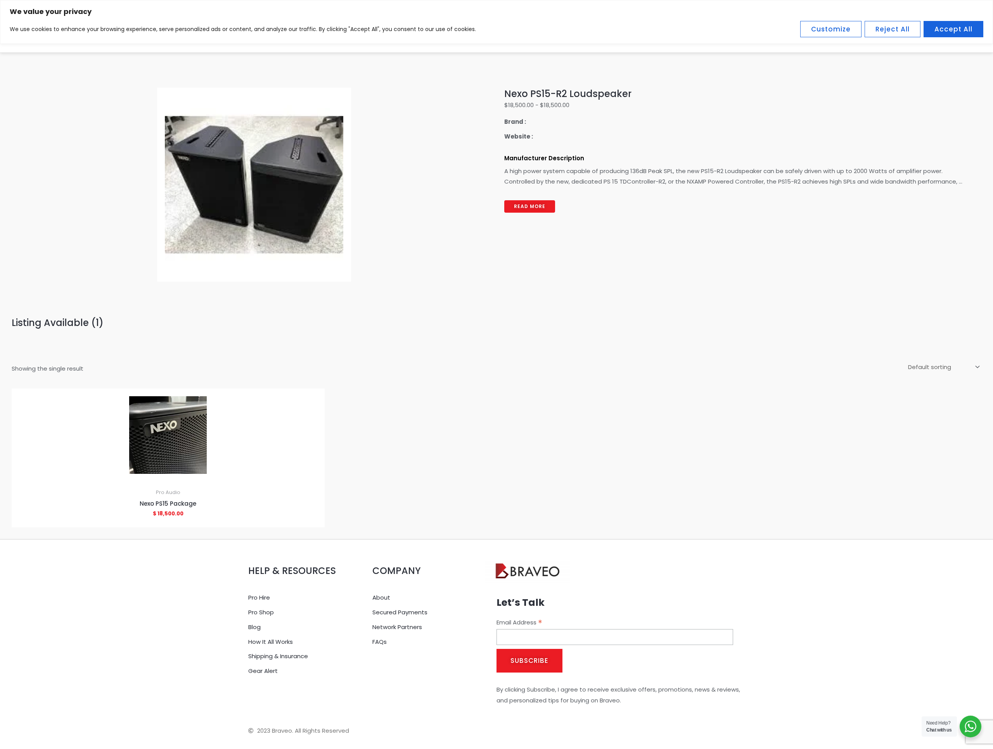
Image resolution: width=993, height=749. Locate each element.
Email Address (519, 622)
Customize (831, 29)
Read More (529, 206)
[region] (496, 22)
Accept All (953, 29)
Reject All (892, 29)
